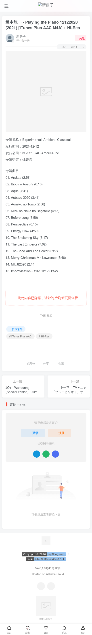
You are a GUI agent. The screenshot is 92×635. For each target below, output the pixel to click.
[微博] (51, 586)
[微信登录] (46, 454)
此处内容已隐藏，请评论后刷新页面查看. (47, 297)
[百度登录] (55, 454)
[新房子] (46, 540)
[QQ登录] (36, 454)
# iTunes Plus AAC (20, 336)
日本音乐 (17, 329)
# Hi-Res (44, 336)
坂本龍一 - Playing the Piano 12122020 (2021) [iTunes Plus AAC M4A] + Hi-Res (43, 24)
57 (64, 47)
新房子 (21, 36)
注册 (62, 432)
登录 (35, 432)
